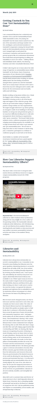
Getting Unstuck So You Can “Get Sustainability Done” (16, 23)
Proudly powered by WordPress (10, 401)
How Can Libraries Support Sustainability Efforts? (18, 161)
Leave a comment (8, 153)
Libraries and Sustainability (11, 250)
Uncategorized (26, 151)
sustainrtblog (16, 151)
